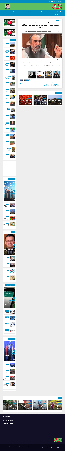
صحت (29, 11)
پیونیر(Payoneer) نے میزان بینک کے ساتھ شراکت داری (5, 206)
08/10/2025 (12, 359)
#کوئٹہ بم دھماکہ (47, 31)
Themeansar (60, 447)
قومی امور (50, 11)
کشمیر (13, 11)
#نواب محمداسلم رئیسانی (30, 31)
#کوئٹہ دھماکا (40, 31)
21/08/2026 (13, 408)
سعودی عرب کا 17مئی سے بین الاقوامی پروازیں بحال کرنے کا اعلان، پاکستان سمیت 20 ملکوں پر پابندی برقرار (50, 84)
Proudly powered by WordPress (46, 447)
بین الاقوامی (42, 11)
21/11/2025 (12, 199)
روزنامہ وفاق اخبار (57, 14)
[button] (3, 12)
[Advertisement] (7, 168)
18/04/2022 (12, 252)
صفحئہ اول (56, 11)
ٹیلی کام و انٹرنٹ (23, 11)
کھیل (16, 11)
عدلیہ (13, 247)
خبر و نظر (9, 108)
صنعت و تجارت (35, 11)
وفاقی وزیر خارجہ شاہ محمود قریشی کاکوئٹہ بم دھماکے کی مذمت (29, 83)
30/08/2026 (58, 408)
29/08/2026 (43, 408)
